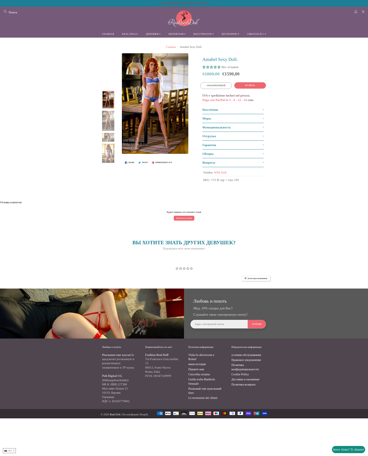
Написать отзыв (184, 218)
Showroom (176, 34)
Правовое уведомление (246, 359)
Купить (250, 85)
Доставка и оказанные (245, 379)
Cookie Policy (240, 374)
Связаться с (256, 34)
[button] (211, 67)
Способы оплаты (199, 374)
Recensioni (230, 34)
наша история (197, 364)
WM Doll (220, 172)
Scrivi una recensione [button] (257, 278)
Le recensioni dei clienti (202, 397)
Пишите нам (196, 369)
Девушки (152, 34)
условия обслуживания (246, 354)
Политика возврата (243, 384)
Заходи (257, 324)
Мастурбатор (203, 34)
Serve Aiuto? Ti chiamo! (348, 449)
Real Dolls (130, 34)
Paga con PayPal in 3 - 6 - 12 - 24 (224, 100)
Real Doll (115, 414)
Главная (108, 34)
